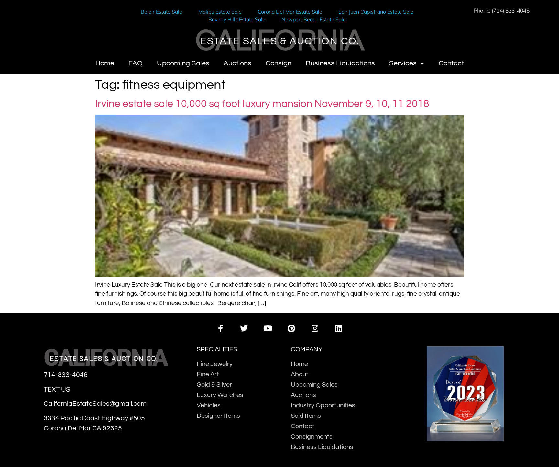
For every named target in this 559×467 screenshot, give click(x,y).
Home (104, 63)
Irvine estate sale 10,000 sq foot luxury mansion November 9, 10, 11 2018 (262, 103)
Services (403, 63)
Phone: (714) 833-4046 (502, 10)
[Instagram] (315, 328)
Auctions (237, 63)
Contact (451, 63)
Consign (278, 63)
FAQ (135, 63)
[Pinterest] (291, 328)
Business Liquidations (340, 63)
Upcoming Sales (183, 63)
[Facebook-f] (220, 328)
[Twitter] (244, 328)
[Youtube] (268, 328)
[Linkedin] (338, 328)
